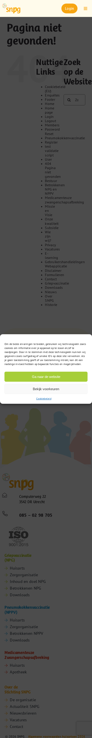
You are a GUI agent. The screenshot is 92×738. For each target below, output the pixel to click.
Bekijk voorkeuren (46, 389)
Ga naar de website (46, 376)
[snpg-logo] (11, 8)
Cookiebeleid (43, 398)
